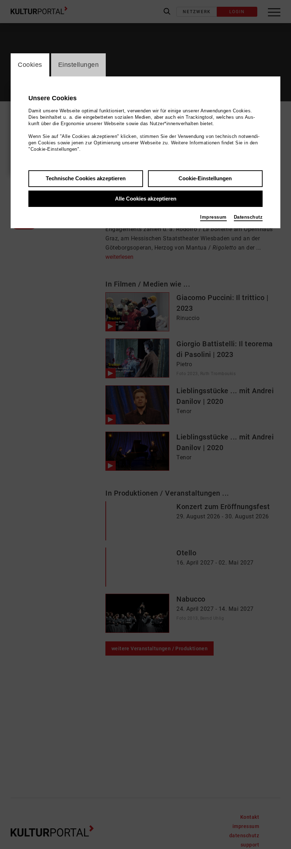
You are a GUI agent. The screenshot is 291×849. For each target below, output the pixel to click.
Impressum (213, 217)
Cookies (30, 64)
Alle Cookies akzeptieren (145, 199)
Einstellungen (78, 64)
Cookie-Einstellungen (205, 178)
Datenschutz (248, 217)
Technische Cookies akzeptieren (86, 178)
